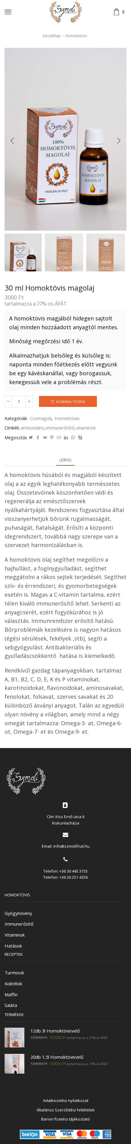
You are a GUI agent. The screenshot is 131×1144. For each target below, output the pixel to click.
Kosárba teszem (70, 401)
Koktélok (13, 983)
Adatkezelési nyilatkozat (65, 1100)
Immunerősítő (19, 924)
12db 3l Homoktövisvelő (55, 1031)
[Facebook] (37, 437)
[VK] (44, 437)
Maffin (11, 994)
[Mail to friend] (58, 437)
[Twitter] (30, 437)
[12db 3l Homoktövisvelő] (14, 1037)
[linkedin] (65, 437)
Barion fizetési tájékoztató (65, 1119)
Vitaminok (15, 935)
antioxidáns (32, 428)
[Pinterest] (51, 437)
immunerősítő (60, 428)
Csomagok (40, 418)
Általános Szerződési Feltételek (66, 1110)
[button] (12, 140)
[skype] (79, 437)
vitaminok (86, 428)
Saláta (11, 1005)
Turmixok (14, 972)
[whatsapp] (72, 437)
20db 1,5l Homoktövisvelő (56, 1057)
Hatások (13, 946)
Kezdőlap (52, 35)
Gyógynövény (18, 913)
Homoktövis (76, 35)
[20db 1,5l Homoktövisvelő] (14, 1064)
